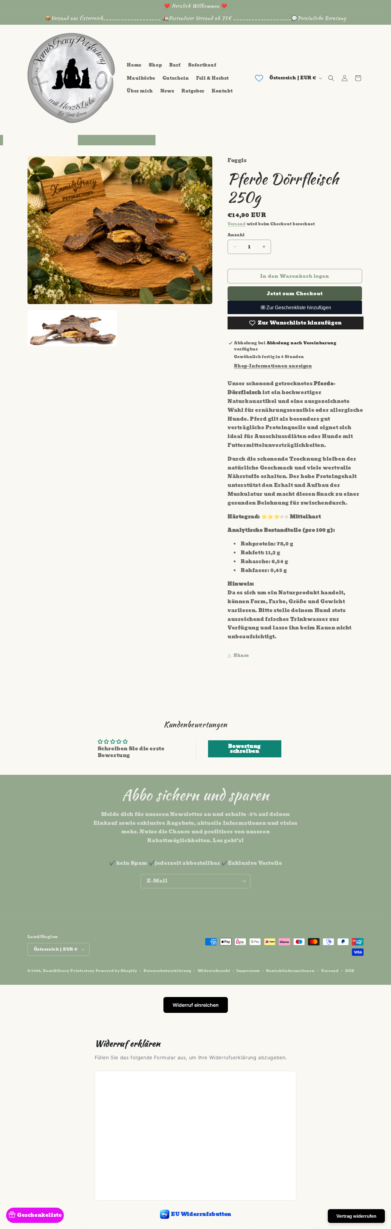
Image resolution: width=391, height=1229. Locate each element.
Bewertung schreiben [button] (244, 748)
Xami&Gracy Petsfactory (69, 970)
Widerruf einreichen (196, 1005)
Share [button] (241, 655)
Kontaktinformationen (290, 970)
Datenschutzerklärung (167, 970)
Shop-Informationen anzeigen (273, 366)
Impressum (248, 970)
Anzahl (236, 235)
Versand (237, 224)
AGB (349, 970)
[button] (331, 78)
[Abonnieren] (243, 881)
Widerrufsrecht (214, 970)
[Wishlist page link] (259, 78)
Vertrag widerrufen (356, 1216)
